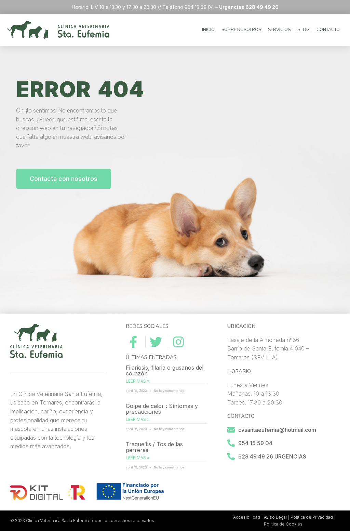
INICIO (208, 30)
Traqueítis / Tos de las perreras (154, 447)
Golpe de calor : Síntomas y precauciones (162, 408)
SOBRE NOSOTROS (241, 30)
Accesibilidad (246, 517)
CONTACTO (328, 30)
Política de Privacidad (312, 517)
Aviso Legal (275, 517)
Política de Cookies (283, 524)
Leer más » (137, 381)
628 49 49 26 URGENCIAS (272, 456)
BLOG (303, 30)
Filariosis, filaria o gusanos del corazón (164, 370)
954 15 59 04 (255, 443)
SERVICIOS (279, 30)
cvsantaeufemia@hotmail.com (277, 429)
